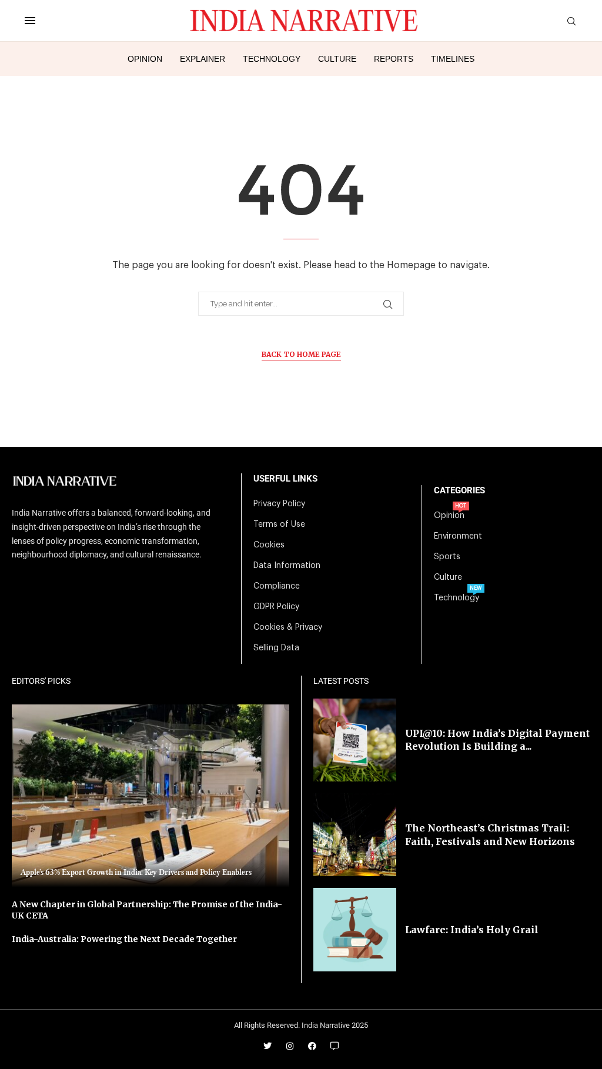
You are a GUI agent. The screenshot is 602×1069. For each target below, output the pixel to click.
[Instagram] (290, 1046)
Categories (459, 490)
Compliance (276, 586)
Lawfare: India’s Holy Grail (472, 930)
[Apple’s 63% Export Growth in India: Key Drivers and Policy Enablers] (150, 795)
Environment (458, 536)
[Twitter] (267, 1046)
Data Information (286, 566)
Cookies (269, 545)
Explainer (202, 59)
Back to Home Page (301, 354)
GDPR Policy (276, 607)
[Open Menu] (30, 20)
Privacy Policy (279, 504)
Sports (447, 557)
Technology (271, 59)
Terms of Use (279, 524)
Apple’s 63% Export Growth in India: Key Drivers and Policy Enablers (136, 872)
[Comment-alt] (334, 1046)
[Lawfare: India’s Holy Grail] (354, 929)
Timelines (452, 59)
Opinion (145, 59)
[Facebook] (312, 1046)
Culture (337, 59)
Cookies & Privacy (287, 627)
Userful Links (285, 479)
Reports (393, 59)
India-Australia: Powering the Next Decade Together (124, 939)
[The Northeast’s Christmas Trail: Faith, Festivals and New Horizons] (354, 834)
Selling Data (276, 648)
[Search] (571, 21)
